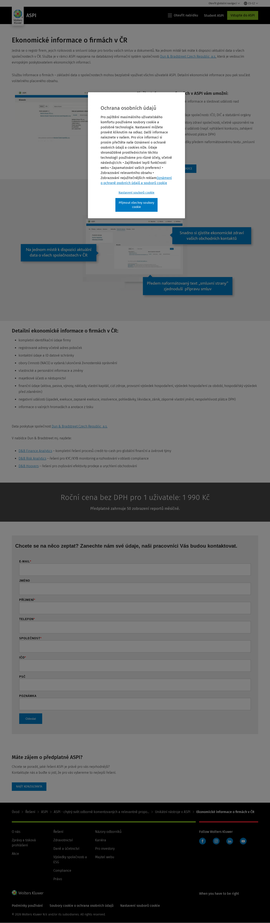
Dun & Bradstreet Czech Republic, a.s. (188, 56)
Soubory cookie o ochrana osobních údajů (81, 906)
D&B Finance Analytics (35, 451)
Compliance (62, 871)
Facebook (202, 841)
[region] (136, 155)
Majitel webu (104, 857)
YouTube (243, 841)
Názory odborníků (108, 832)
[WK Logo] (27, 892)
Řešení (30, 812)
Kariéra (100, 840)
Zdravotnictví (63, 840)
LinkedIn (229, 841)
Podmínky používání (27, 906)
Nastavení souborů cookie (137, 192)
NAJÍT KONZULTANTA (29, 787)
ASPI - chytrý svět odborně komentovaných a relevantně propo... (101, 812)
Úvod (15, 812)
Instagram (216, 841)
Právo (57, 879)
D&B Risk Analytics (32, 458)
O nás (16, 832)
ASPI (44, 812)
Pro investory (105, 849)
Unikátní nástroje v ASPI (172, 812)
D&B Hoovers (29, 466)
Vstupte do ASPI (243, 15)
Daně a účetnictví (66, 849)
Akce (15, 854)
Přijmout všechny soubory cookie (136, 205)
